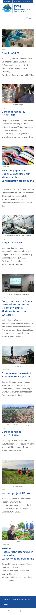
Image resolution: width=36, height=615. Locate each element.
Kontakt (7, 1)
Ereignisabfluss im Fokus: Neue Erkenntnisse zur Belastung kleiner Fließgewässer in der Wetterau (17, 307)
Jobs (6, 604)
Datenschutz (24, 611)
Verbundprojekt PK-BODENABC (14, 113)
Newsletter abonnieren (23, 1)
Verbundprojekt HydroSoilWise (11, 433)
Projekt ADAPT (11, 53)
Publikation (6, 297)
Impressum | (17, 611)
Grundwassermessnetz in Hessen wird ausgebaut (17, 374)
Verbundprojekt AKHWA (16, 493)
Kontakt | (11, 611)
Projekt (4, 49)
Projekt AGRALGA (12, 242)
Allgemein (5, 167)
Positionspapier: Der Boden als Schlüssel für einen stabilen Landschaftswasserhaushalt (18, 177)
